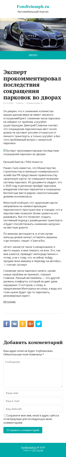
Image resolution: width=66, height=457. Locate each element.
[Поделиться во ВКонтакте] (14, 324)
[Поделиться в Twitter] (38, 324)
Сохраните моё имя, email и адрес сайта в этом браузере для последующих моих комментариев (31, 419)
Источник (9, 302)
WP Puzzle (37, 450)
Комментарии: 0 (34, 103)
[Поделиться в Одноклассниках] (22, 324)
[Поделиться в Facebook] (6, 324)
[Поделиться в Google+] (30, 324)
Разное (19, 103)
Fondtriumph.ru (33, 6)
